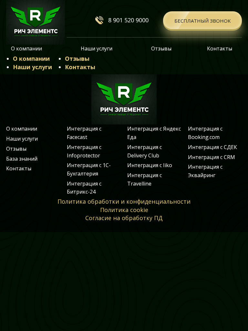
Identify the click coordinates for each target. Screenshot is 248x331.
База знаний (21, 158)
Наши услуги (96, 48)
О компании (26, 48)
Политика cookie (124, 210)
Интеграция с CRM (211, 157)
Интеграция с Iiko (149, 165)
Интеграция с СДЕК (212, 147)
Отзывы (161, 48)
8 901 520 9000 (128, 20)
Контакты (219, 48)
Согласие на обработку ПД (124, 218)
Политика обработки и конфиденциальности (124, 201)
